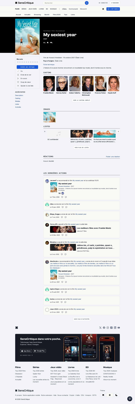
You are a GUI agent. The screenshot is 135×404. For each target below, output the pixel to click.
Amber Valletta (74, 93)
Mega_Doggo (55, 214)
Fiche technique (48, 64)
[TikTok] (111, 328)
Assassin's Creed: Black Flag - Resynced (58, 378)
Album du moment (109, 380)
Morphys (53, 242)
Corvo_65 (53, 224)
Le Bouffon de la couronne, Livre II (74, 378)
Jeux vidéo (55, 367)
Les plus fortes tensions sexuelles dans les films (93, 266)
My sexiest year (60, 31)
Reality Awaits (108, 377)
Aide (54, 395)
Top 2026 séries (38, 371)
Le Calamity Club (74, 374)
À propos (18, 395)
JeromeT (53, 180)
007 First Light (55, 374)
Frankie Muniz (48, 93)
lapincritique (54, 289)
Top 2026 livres (73, 371)
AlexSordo (54, 261)
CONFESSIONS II (109, 374)
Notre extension (46, 395)
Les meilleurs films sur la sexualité (62, 263)
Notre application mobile (31, 395)
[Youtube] (119, 328)
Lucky (35, 377)
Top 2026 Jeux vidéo (57, 371)
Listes (46, 126)
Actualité (18, 380)
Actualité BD (90, 382)
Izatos (52, 299)
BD (87, 367)
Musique (107, 367)
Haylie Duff (112, 93)
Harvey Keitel (61, 93)
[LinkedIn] (115, 328)
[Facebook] (104, 328)
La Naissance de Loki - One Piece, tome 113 (93, 378)
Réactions (48, 156)
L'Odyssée (18, 377)
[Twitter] (100, 328)
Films (53, 31)
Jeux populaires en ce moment (58, 383)
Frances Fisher (100, 93)
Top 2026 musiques (110, 371)
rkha (51, 204)
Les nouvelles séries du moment (41, 381)
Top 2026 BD (90, 371)
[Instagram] (108, 328)
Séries (36, 367)
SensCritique (46, 31)
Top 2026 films (20, 371)
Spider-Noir (37, 374)
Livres (71, 367)
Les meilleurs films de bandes (85, 263)
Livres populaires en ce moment (76, 383)
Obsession (18, 374)
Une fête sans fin (92, 374)
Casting (47, 72)
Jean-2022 (54, 309)
